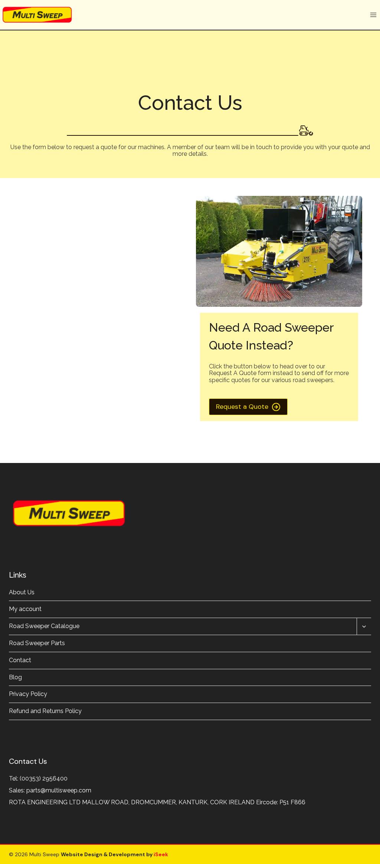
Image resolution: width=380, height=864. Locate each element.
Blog (15, 677)
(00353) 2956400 (44, 778)
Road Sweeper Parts (37, 643)
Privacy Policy (28, 693)
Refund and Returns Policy (45, 710)
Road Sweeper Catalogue (44, 626)
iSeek (160, 854)
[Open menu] (373, 14)
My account (25, 608)
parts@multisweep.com (58, 790)
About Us (22, 592)
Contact (20, 660)
